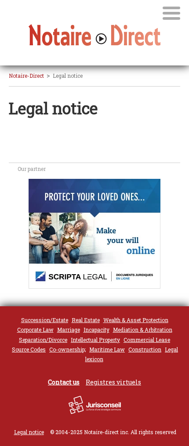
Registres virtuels (113, 382)
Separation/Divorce (43, 339)
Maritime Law (107, 349)
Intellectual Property (95, 339)
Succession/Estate (44, 319)
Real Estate (86, 319)
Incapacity (96, 329)
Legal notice (29, 431)
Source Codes (29, 349)
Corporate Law (35, 329)
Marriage (68, 329)
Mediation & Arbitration (142, 329)
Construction (144, 349)
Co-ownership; (67, 349)
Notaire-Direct (26, 75)
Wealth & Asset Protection (135, 319)
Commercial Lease (147, 339)
